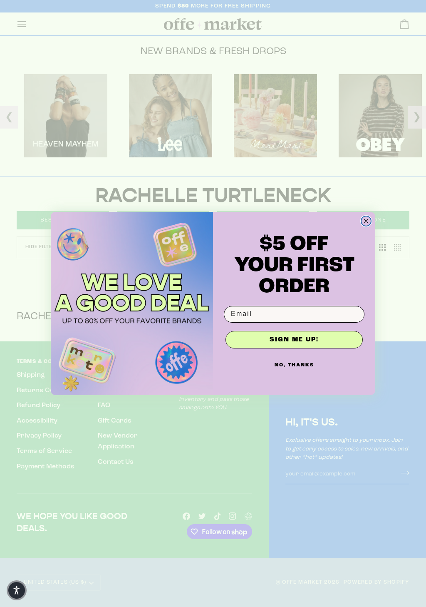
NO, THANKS (294, 365)
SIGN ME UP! (294, 339)
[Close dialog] (366, 221)
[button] (17, 590)
